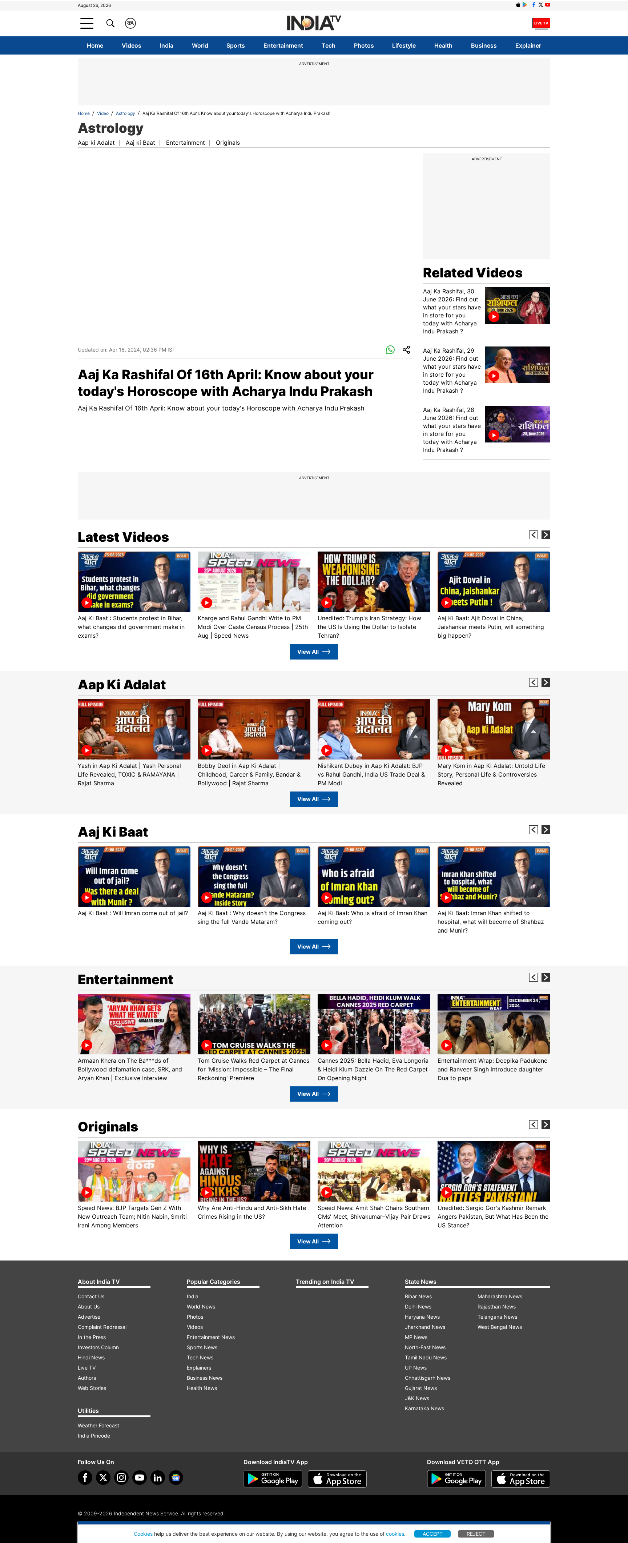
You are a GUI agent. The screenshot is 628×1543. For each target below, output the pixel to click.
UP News (416, 1367)
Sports (235, 45)
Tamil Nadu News (426, 1357)
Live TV (87, 1367)
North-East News (425, 1347)
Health (443, 45)
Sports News (202, 1347)
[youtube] (139, 1477)
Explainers (199, 1367)
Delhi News (418, 1306)
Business (484, 45)
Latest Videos (123, 537)
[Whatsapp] (390, 350)
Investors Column (98, 1347)
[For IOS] (520, 1479)
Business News (204, 1378)
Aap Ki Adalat (122, 685)
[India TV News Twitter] (540, 4)
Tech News (200, 1357)
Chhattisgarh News (427, 1378)
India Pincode (94, 1435)
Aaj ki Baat (140, 142)
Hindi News (91, 1357)
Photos (364, 45)
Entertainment (283, 45)
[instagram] (121, 1477)
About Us (89, 1306)
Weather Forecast (98, 1425)
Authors (87, 1378)
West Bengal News (500, 1327)
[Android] (525, 4)
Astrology (125, 113)
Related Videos (473, 273)
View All (308, 651)
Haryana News (422, 1317)
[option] (134, 596)
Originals (228, 142)
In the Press (92, 1337)
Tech (328, 45)
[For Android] (456, 1479)
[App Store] (337, 1479)
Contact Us (91, 1296)
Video (103, 113)
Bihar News (418, 1296)
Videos (131, 45)
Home (95, 45)
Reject (476, 1534)
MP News (416, 1337)
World (200, 45)
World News (201, 1306)
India (166, 45)
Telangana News (497, 1317)
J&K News (417, 1398)
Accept (433, 1534)
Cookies (143, 1534)
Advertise (89, 1317)
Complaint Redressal (102, 1327)
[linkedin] (157, 1477)
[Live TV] (541, 23)
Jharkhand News (425, 1327)
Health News (202, 1388)
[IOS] (518, 4)
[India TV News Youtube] (547, 4)
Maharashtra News (500, 1296)
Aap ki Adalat (96, 142)
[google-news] (176, 1477)
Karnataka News (424, 1408)
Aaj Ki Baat (113, 832)
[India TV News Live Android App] (272, 1479)
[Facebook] (85, 1477)
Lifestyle (404, 45)
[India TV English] (314, 23)
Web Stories (92, 1388)
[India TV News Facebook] (533, 4)
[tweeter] (103, 1477)
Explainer (528, 45)
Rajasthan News (497, 1306)
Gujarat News (421, 1388)
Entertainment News (211, 1337)
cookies (395, 1534)
